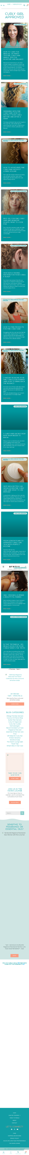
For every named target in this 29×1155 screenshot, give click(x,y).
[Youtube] (17, 1129)
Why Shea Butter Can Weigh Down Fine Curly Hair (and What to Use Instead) (13, 489)
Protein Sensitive (15, 738)
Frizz (15, 734)
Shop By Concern (14, 1115)
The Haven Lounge (14, 1143)
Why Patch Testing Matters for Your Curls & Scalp (14, 275)
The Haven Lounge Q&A (15, 742)
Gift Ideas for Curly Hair (15, 736)
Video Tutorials (14, 1117)
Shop (14, 1112)
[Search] (22, 813)
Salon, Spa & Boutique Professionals (14, 1140)
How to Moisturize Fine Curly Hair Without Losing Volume (14, 169)
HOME (4, 1153)
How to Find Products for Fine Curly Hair (13, 328)
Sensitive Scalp (15, 740)
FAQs (14, 1133)
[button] (15, 704)
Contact (14, 1122)
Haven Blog (18, 1153)
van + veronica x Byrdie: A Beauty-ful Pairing (14, 596)
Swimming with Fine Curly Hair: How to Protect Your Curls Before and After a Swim (12, 115)
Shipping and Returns (14, 1135)
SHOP (11, 1153)
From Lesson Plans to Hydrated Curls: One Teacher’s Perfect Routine (13, 543)
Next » (18, 669)
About (14, 1120)
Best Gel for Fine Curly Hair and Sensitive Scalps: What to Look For (13, 221)
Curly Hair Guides (15, 724)
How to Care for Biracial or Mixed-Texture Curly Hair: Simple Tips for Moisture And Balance (13, 55)
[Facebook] (11, 1129)
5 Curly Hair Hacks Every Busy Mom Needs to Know (14, 435)
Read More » (7, 75)
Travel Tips (15, 744)
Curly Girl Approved (14, 722)
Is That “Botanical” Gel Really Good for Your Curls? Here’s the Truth (14, 646)
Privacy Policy (14, 1138)
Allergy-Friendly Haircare (15, 716)
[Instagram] (14, 1129)
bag (25, 1153)
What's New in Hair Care (15, 746)
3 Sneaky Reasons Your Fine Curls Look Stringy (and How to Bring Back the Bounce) (14, 380)
